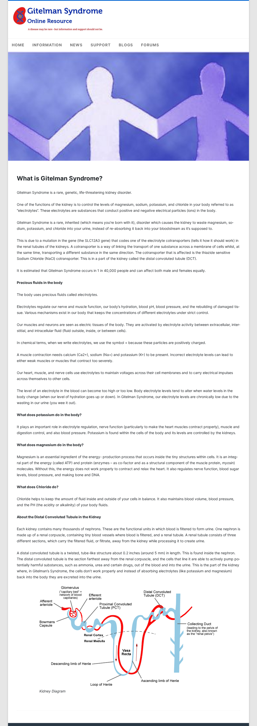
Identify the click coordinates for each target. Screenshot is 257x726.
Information (47, 45)
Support (101, 45)
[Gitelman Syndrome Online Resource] (58, 30)
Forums (150, 45)
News (76, 45)
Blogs (126, 45)
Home (18, 45)
